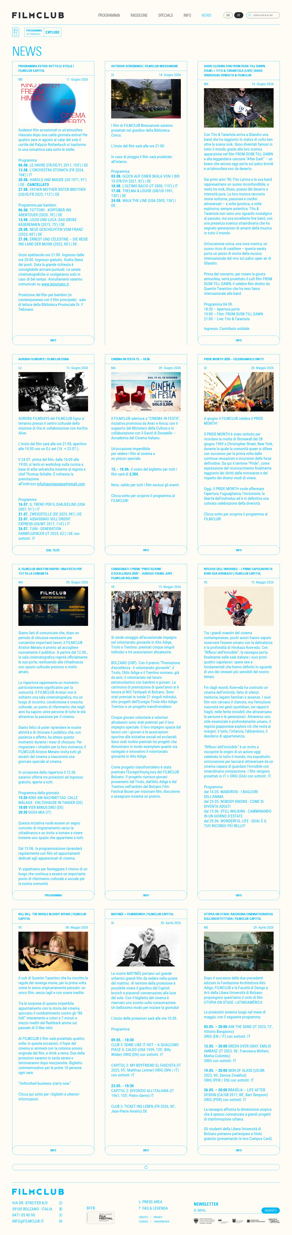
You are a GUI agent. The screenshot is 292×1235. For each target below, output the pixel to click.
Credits (143, 1217)
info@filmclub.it (28, 1221)
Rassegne (139, 15)
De (228, 15)
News (206, 15)
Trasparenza (161, 1221)
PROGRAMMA (53, 895)
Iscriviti (271, 1210)
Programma (109, 15)
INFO (53, 340)
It (239, 15)
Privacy (157, 1217)
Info (187, 15)
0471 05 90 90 (23, 1215)
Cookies (143, 1221)
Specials (165, 15)
